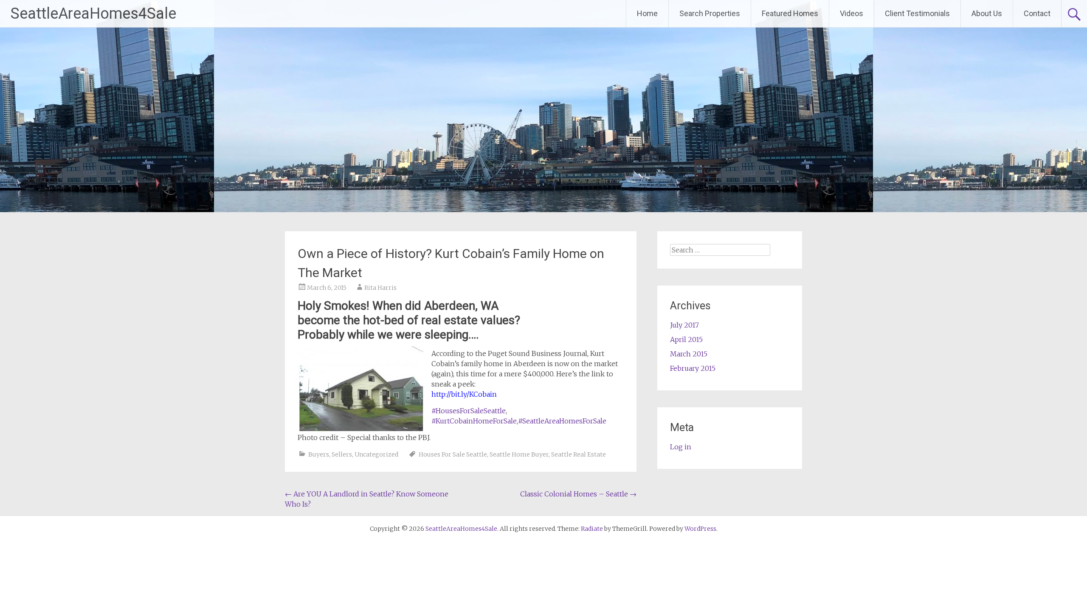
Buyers (318, 454)
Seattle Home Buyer (519, 454)
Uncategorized (376, 454)
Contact (1037, 13)
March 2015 (688, 354)
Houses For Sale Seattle (453, 454)
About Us (987, 13)
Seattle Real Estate (578, 454)
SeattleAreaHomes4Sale (93, 13)
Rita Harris (380, 287)
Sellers (342, 454)
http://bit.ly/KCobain (464, 394)
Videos (851, 13)
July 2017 (684, 325)
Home (647, 13)
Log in (680, 447)
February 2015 (692, 368)
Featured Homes (790, 13)
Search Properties (709, 13)
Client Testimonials (917, 13)
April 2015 (686, 339)
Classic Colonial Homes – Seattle (578, 494)
